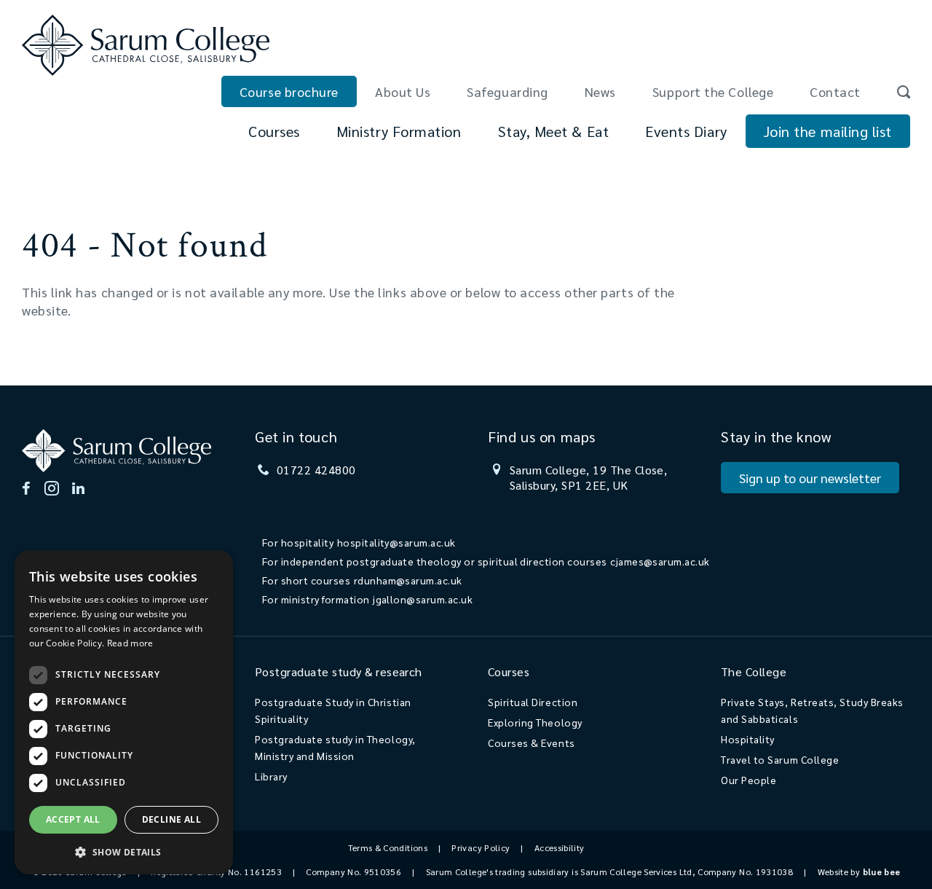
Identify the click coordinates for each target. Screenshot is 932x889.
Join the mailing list (828, 131)
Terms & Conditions (387, 847)
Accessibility (559, 847)
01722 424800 (316, 469)
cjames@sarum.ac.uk (660, 561)
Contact (835, 91)
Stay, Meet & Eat (553, 131)
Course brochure (289, 91)
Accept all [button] (73, 819)
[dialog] (124, 712)
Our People (748, 779)
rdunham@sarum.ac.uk (408, 580)
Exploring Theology (535, 722)
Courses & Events (531, 742)
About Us (402, 91)
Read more (130, 643)
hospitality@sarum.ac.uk (396, 542)
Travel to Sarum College (780, 759)
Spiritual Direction (532, 701)
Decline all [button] (171, 819)
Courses (274, 131)
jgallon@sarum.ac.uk (423, 599)
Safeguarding (507, 91)
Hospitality (748, 738)
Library (271, 776)
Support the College (712, 91)
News (600, 91)
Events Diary (686, 131)
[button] (123, 851)
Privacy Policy (480, 847)
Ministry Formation (399, 131)
